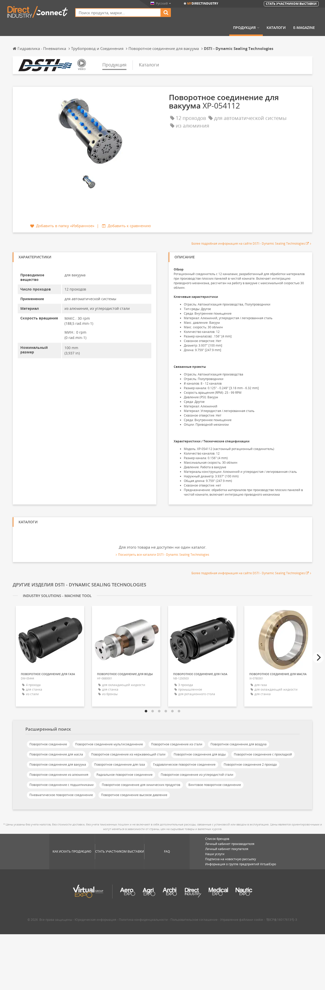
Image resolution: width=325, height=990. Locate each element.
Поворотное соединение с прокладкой (263, 754)
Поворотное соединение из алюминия (58, 774)
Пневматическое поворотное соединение (61, 795)
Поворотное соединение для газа (119, 764)
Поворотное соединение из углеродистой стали (197, 774)
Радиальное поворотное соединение (124, 774)
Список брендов (217, 839)
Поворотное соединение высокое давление (134, 795)
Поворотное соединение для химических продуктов (141, 785)
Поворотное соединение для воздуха (238, 744)
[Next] (318, 657)
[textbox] (118, 12)
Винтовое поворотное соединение (214, 785)
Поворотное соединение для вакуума (57, 764)
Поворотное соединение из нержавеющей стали (128, 754)
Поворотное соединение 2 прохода (250, 764)
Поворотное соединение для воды (200, 754)
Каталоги (276, 27)
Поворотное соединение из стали (176, 744)
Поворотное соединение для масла (56, 754)
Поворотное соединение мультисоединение (109, 744)
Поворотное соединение (48, 744)
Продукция (244, 27)
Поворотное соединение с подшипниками (61, 785)
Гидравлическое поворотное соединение (184, 764)
